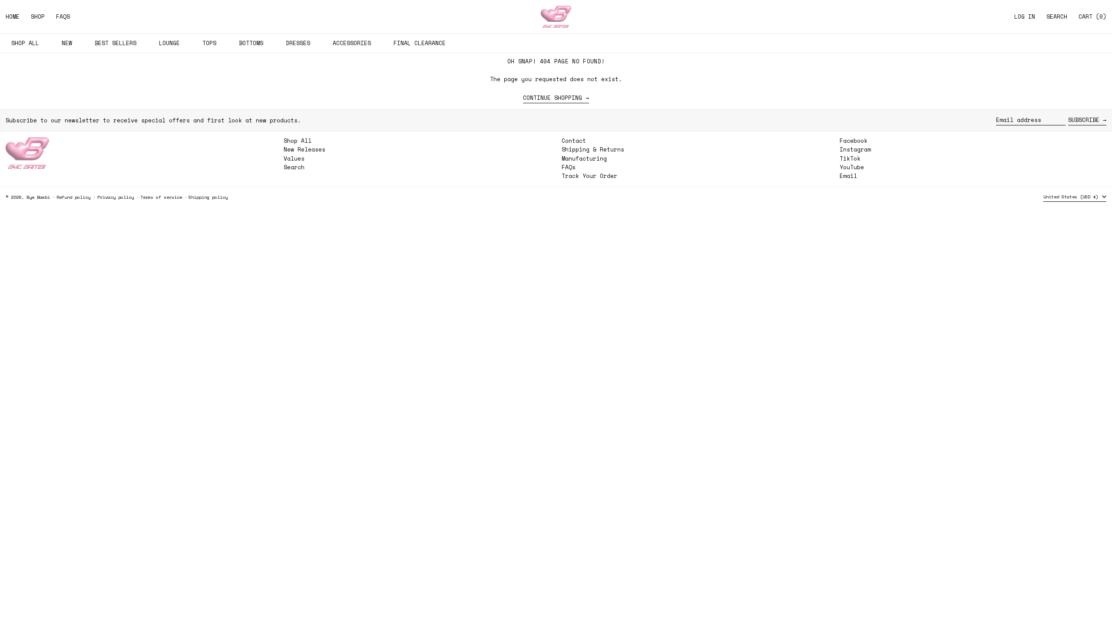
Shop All (297, 140)
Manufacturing (584, 158)
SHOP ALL (25, 43)
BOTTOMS (251, 43)
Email (848, 176)
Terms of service (161, 197)
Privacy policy (115, 197)
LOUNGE (169, 43)
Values (294, 158)
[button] (1056, 16)
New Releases (304, 149)
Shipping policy (208, 197)
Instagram (855, 149)
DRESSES (298, 43)
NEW (67, 43)
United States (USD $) (1072, 196)
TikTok (850, 158)
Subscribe (1083, 119)
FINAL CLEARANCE (420, 43)
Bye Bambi (38, 197)
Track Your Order (589, 175)
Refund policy (73, 197)
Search (294, 167)
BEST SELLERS (115, 43)
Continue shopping (552, 98)
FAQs (569, 167)
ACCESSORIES (352, 43)
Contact (574, 140)
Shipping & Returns (593, 149)
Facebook (853, 141)
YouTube (852, 167)
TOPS (209, 43)
